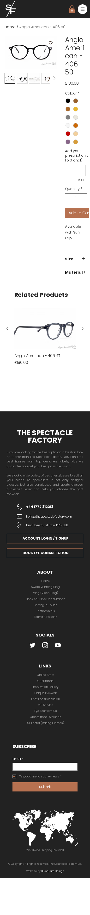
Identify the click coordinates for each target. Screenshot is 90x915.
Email (17, 759)
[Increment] (83, 198)
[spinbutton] (76, 198)
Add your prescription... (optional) (75, 156)
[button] (82, 9)
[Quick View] (45, 328)
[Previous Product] (7, 328)
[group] (45, 339)
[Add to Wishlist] (50, 42)
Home (10, 27)
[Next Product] (82, 328)
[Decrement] (69, 198)
